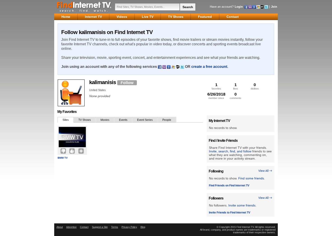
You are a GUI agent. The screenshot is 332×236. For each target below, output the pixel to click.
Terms (114, 227)
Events (123, 119)
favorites (216, 86)
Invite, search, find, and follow (230, 151)
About (59, 227)
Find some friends (251, 178)
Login (239, 6)
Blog (142, 227)
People (166, 119)
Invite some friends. (242, 205)
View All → (265, 171)
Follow (127, 82)
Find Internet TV (84, 7)
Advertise (71, 227)
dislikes (255, 86)
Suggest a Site (100, 227)
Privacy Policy (129, 227)
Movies (105, 119)
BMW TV (63, 157)
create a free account (209, 67)
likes (235, 86)
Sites (66, 119)
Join (274, 6)
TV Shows (84, 119)
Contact (84, 227)
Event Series (145, 119)
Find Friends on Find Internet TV (229, 185)
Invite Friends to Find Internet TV (229, 212)
